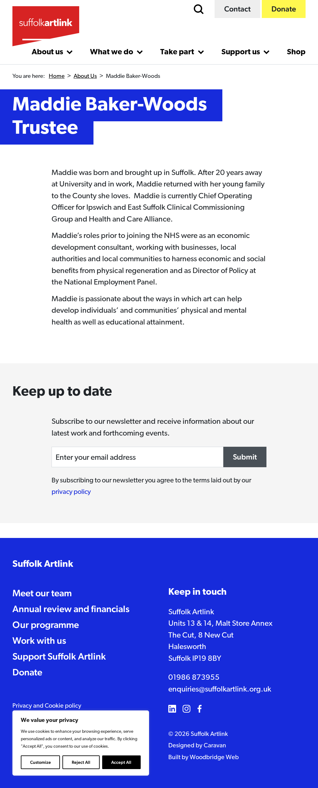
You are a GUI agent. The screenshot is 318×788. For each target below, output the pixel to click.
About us (48, 52)
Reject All (81, 762)
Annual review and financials (70, 608)
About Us (85, 76)
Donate (283, 8)
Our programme (45, 624)
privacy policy (71, 492)
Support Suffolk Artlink (59, 656)
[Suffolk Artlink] (45, 26)
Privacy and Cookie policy (46, 706)
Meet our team (42, 593)
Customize (40, 762)
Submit (245, 456)
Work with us (39, 640)
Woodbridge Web (214, 757)
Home (57, 76)
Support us (241, 52)
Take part (178, 52)
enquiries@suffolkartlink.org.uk (219, 689)
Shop (296, 52)
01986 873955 (194, 678)
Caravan (215, 746)
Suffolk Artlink (42, 564)
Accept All (121, 762)
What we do (112, 52)
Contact (237, 8)
